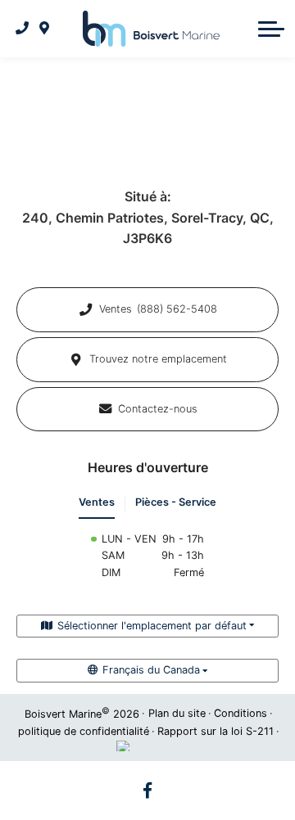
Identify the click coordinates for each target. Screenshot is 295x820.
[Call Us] (22, 28)
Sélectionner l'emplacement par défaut (152, 626)
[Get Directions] (44, 28)
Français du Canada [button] (151, 670)
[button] (271, 28)
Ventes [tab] (97, 502)
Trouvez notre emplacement (158, 359)
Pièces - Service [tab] (175, 502)
